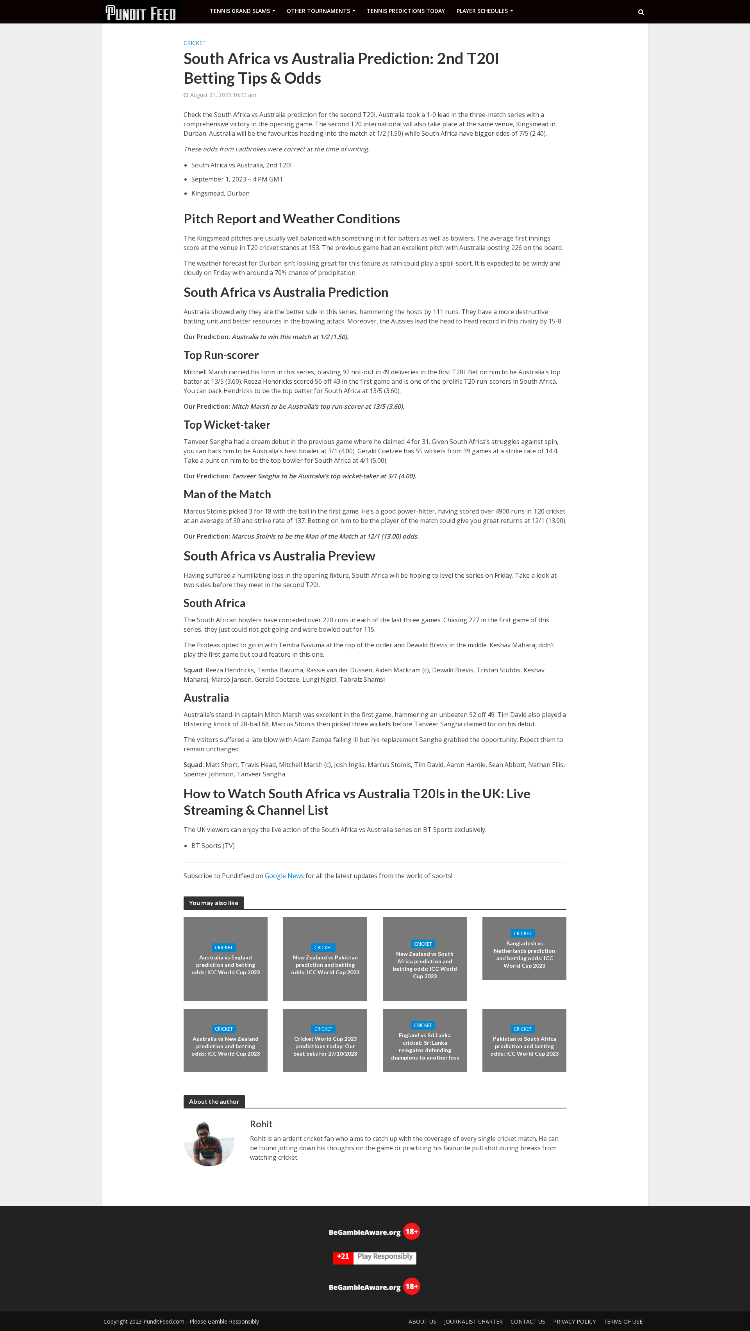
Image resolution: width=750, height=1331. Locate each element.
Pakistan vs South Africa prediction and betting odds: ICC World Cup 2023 (524, 1046)
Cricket (195, 43)
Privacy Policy (574, 1321)
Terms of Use (623, 1321)
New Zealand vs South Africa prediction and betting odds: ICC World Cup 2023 (425, 964)
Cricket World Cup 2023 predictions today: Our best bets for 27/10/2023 (325, 1046)
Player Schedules (482, 10)
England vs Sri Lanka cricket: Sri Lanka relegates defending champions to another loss (424, 1045)
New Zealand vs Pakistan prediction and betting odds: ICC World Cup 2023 (325, 964)
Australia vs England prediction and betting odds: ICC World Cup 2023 (225, 964)
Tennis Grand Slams (240, 10)
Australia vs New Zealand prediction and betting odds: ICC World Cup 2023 (225, 1046)
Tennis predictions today (406, 10)
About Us (422, 1321)
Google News (284, 875)
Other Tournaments (318, 10)
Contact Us (528, 1321)
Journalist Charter (473, 1321)
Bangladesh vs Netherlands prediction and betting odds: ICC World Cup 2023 (524, 953)
